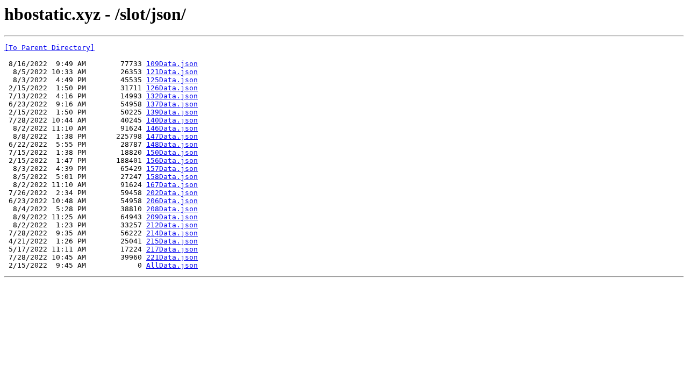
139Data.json (172, 112)
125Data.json (172, 80)
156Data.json (172, 160)
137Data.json (172, 104)
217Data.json (172, 249)
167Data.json (172, 185)
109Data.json (172, 64)
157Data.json (172, 168)
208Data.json (172, 209)
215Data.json (172, 241)
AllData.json (172, 265)
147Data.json (172, 136)
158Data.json (172, 177)
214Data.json (172, 233)
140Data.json (172, 120)
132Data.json (172, 96)
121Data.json (172, 72)
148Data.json (172, 144)
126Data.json (172, 88)
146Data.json (172, 128)
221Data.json (172, 257)
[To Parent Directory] (49, 48)
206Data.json (172, 201)
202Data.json (172, 193)
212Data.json (172, 225)
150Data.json (172, 152)
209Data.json (172, 217)
